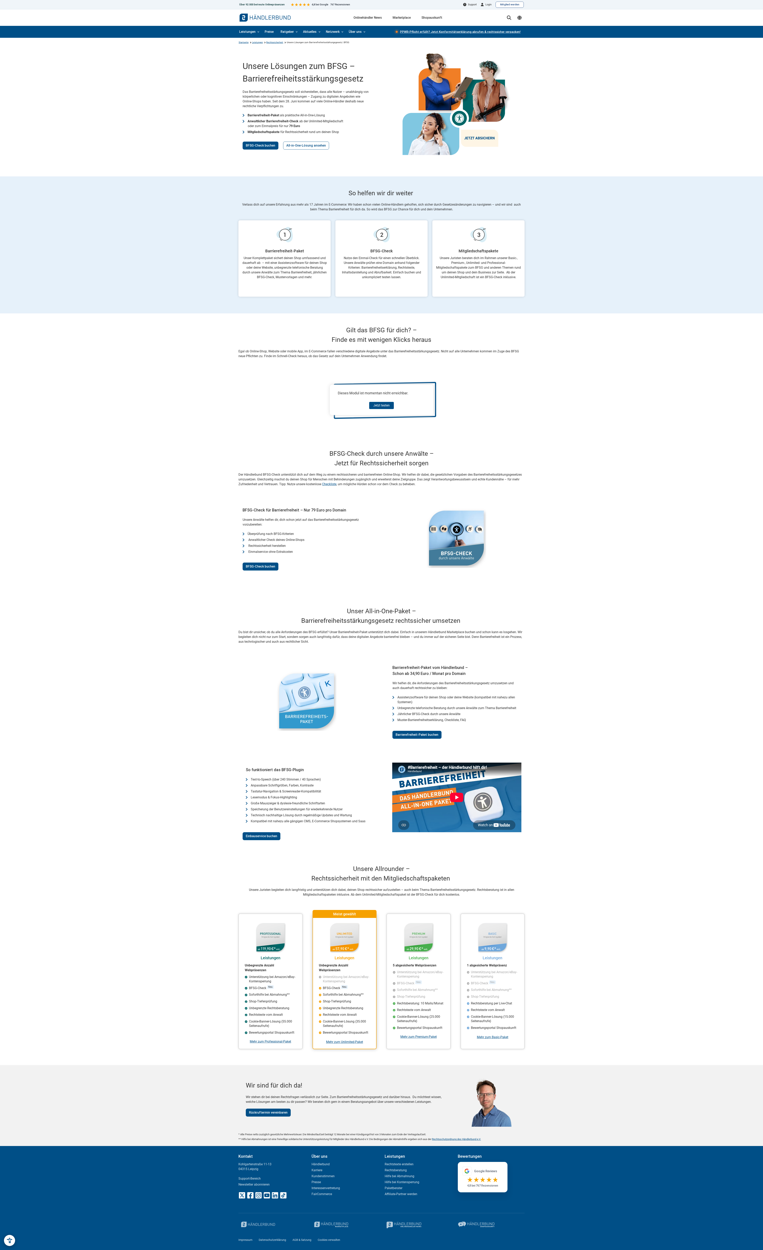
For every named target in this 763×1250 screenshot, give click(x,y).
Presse (316, 1182)
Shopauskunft (431, 17)
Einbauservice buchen (261, 836)
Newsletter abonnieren (254, 1184)
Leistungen (247, 32)
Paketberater (393, 1188)
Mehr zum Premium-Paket (418, 1037)
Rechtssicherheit (274, 42)
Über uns (355, 32)
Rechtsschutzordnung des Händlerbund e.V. (456, 1139)
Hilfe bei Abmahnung (399, 1176)
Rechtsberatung (396, 1170)
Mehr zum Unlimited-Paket (344, 1042)
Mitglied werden (509, 4)
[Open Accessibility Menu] (9, 1240)
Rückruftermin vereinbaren (268, 1112)
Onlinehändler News (367, 17)
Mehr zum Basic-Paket (492, 1037)
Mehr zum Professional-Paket (270, 1041)
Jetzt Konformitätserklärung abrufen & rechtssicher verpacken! (460, 32)
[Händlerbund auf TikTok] (283, 1195)
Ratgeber (287, 32)
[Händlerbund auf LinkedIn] (275, 1195)
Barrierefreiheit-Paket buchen (417, 735)
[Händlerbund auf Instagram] (258, 1195)
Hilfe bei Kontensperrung (402, 1182)
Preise (269, 32)
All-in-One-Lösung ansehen (306, 145)
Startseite (244, 42)
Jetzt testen (381, 405)
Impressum (245, 1239)
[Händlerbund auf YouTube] (266, 1195)
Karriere (317, 1170)
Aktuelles (310, 32)
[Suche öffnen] (509, 17)
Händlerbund (321, 1164)
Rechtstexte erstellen (399, 1164)
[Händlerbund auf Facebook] (250, 1195)
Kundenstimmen (323, 1176)
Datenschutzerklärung (272, 1239)
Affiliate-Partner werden (401, 1194)
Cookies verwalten (329, 1239)
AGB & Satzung (301, 1239)
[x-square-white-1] (242, 1195)
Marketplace (402, 17)
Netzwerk (333, 32)
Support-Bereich (249, 1178)
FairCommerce (322, 1194)
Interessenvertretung (326, 1188)
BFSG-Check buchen (260, 145)
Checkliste (329, 484)
